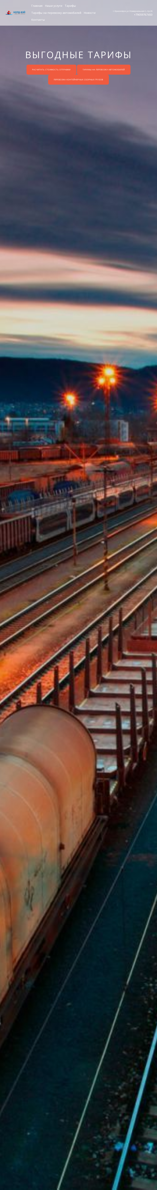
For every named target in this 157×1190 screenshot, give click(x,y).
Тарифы (70, 6)
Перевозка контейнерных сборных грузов (78, 79)
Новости (90, 13)
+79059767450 (143, 14)
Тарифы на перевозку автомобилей (56, 13)
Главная (36, 6)
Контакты (38, 19)
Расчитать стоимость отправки (51, 69)
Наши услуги (53, 6)
